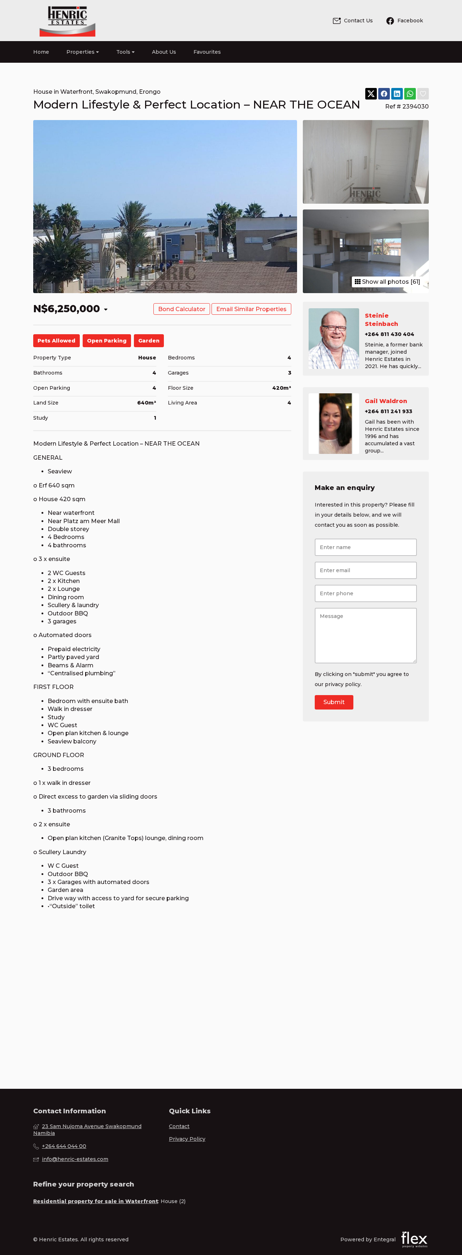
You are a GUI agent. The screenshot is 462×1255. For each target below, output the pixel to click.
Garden (149, 340)
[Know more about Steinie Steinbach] (366, 338)
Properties (81, 52)
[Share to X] (371, 94)
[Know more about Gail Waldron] (366, 423)
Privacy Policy (187, 1139)
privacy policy (343, 684)
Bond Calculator (181, 309)
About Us (164, 52)
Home (41, 52)
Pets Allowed (56, 340)
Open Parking (107, 340)
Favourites (207, 52)
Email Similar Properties (251, 309)
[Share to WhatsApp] (410, 94)
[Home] (67, 20)
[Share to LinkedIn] (397, 94)
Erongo (150, 91)
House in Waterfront (63, 91)
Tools (124, 52)
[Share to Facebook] (384, 94)
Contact (179, 1126)
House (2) (173, 1201)
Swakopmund (115, 91)
